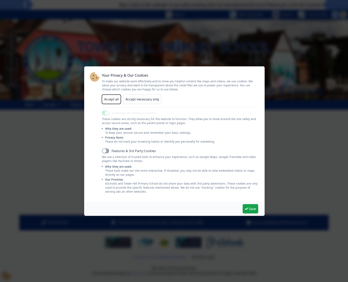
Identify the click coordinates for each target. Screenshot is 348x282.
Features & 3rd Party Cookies (134, 151)
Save (252, 209)
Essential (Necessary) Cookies (134, 113)
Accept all (111, 99)
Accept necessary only (142, 99)
